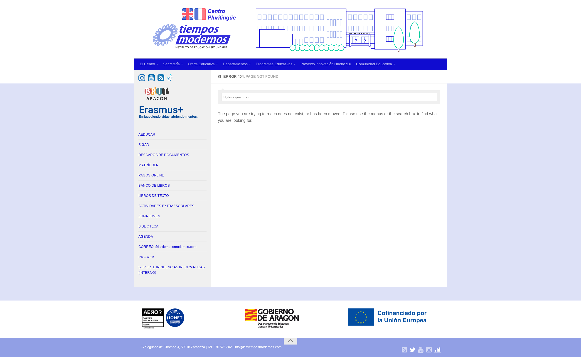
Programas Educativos (274, 64)
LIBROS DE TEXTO (153, 196)
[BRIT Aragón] (157, 102)
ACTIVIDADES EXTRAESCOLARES (166, 206)
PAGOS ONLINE (151, 175)
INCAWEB (146, 257)
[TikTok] (170, 80)
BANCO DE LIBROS (154, 185)
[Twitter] (412, 350)
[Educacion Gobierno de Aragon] (272, 328)
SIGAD (143, 145)
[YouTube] (421, 350)
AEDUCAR (146, 134)
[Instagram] (429, 350)
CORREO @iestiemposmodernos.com (167, 247)
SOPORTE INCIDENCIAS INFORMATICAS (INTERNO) (171, 269)
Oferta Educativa (201, 64)
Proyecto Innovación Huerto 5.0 (325, 64)
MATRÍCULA (148, 165)
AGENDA (145, 236)
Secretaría (171, 64)
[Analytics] (437, 350)
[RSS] (404, 350)
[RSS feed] (161, 80)
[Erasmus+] (168, 118)
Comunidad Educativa (374, 64)
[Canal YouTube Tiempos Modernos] (151, 80)
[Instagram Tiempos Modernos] (141, 80)
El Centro (147, 64)
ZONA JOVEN (149, 216)
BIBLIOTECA (148, 226)
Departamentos (235, 64)
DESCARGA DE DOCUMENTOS (163, 155)
